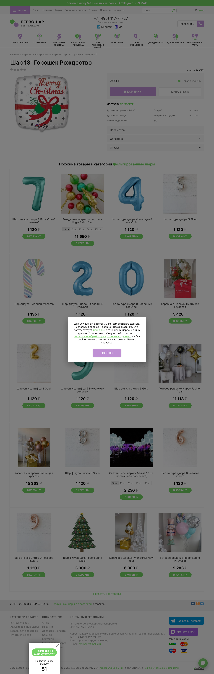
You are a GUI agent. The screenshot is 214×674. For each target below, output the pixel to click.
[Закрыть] (57, 646)
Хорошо (107, 353)
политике (99, 330)
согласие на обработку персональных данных (102, 336)
